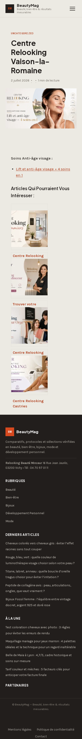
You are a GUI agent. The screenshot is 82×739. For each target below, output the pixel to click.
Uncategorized (22, 33)
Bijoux (9, 505)
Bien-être (12, 497)
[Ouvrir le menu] (72, 8)
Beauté (10, 489)
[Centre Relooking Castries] (29, 372)
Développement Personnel (24, 513)
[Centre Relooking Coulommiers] (29, 227)
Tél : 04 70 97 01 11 (36, 467)
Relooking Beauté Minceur (23, 463)
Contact (41, 736)
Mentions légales (19, 729)
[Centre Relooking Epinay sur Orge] (29, 324)
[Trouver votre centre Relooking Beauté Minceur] (29, 275)
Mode (9, 521)
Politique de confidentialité (55, 729)
